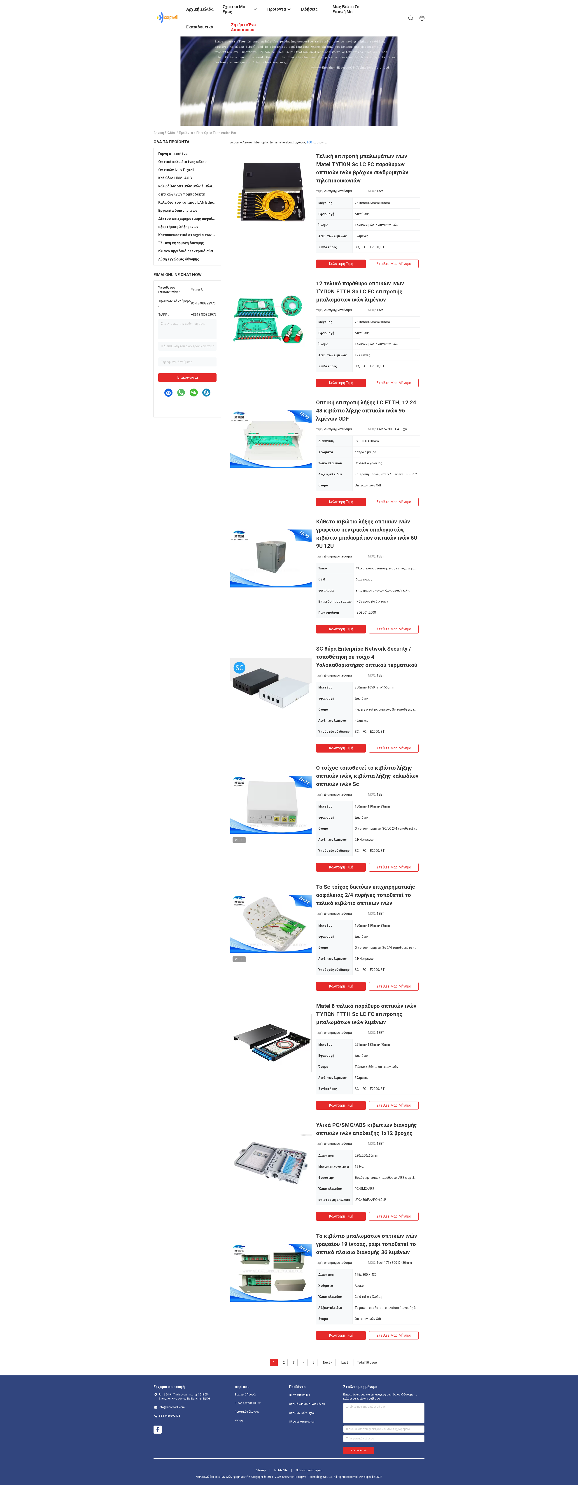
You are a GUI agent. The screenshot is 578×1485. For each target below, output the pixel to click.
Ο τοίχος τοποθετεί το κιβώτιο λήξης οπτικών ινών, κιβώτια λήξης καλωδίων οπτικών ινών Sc (367, 776)
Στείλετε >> (359, 1450)
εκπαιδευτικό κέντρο (199, 30)
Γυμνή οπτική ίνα (172, 154)
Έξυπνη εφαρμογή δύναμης (181, 243)
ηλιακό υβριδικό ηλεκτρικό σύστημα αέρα (187, 251)
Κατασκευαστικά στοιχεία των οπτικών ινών (187, 235)
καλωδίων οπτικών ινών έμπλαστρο (187, 186)
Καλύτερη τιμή (341, 264)
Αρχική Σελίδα (164, 133)
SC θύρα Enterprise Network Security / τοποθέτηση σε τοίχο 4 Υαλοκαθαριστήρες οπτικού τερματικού (366, 657)
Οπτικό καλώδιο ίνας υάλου (182, 162)
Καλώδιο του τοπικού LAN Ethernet (187, 202)
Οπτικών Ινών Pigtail (176, 170)
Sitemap (261, 1470)
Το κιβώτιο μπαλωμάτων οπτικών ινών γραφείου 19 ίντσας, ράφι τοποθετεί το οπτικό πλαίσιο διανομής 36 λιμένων (366, 1244)
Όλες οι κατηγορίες (302, 1421)
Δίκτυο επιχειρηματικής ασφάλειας (187, 218)
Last (344, 1362)
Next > (327, 1362)
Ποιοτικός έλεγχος (247, 1411)
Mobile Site (280, 1470)
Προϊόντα (186, 133)
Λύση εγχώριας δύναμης (178, 259)
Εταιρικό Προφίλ (245, 1394)
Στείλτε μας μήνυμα (393, 264)
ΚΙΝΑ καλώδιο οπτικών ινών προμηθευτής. (223, 1476)
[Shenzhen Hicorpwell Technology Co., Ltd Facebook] (158, 1430)
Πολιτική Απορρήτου (309, 1470)
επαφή (239, 1420)
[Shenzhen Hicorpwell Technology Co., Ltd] (167, 17)
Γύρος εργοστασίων (248, 1403)
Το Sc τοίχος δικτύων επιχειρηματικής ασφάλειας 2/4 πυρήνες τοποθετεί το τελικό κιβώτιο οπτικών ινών (365, 895)
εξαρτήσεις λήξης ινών (178, 227)
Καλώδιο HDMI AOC (175, 178)
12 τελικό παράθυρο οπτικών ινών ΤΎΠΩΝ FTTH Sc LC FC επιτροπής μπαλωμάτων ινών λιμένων (360, 291)
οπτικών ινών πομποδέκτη (181, 194)
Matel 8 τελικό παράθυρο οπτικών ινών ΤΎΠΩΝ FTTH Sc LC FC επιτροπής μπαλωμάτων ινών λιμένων (366, 1014)
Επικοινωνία (187, 377)
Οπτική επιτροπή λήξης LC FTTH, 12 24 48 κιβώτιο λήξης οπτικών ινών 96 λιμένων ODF (366, 410)
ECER (378, 1476)
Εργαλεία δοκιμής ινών (177, 210)
